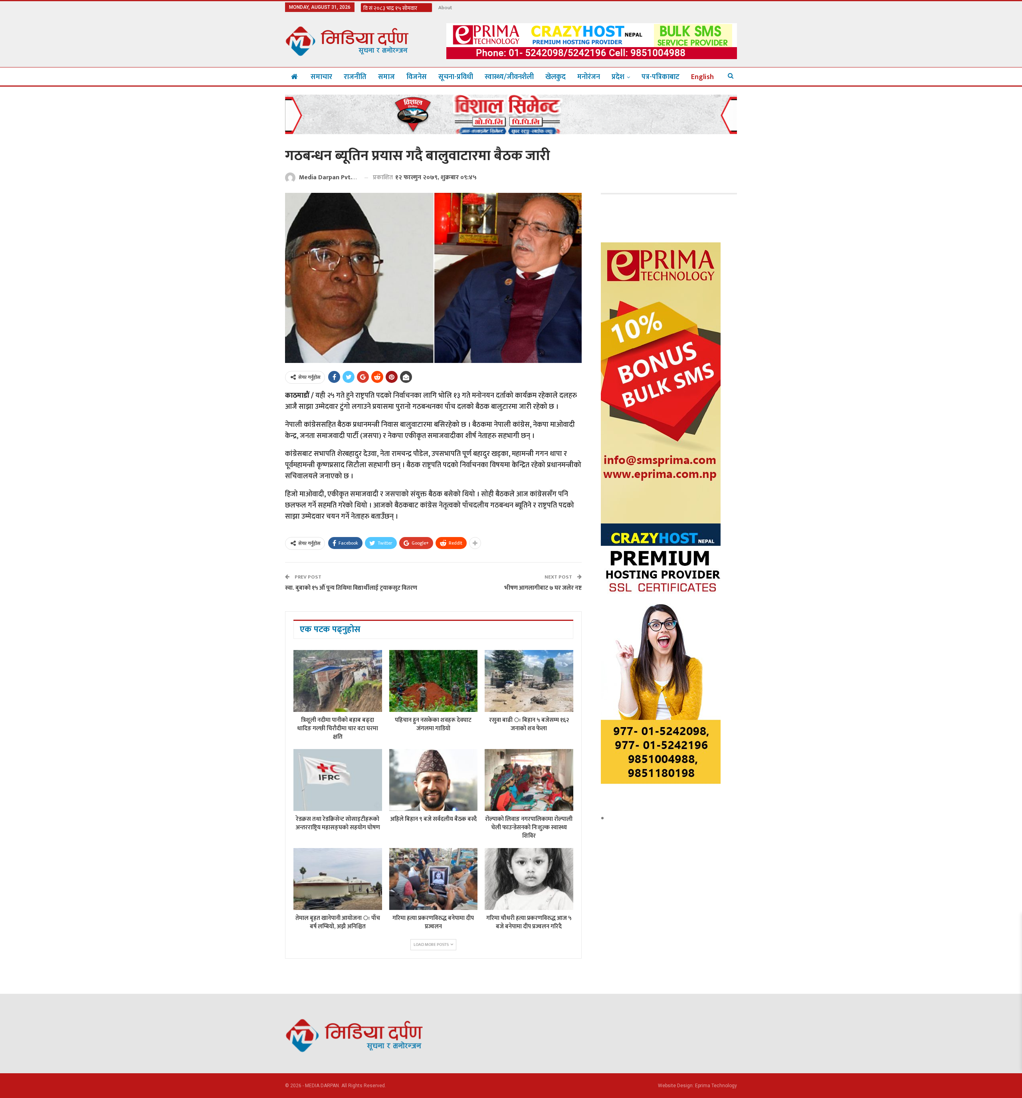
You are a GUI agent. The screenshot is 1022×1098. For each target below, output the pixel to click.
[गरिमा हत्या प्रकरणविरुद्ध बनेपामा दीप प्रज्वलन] (433, 879)
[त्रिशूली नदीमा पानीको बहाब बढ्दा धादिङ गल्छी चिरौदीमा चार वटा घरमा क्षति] (337, 681)
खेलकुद (555, 77)
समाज (386, 77)
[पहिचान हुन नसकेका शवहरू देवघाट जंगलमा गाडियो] (433, 681)
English (702, 77)
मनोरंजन (588, 77)
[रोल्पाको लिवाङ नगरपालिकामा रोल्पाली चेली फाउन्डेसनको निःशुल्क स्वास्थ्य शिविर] (529, 780)
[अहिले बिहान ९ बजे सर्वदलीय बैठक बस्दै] (433, 780)
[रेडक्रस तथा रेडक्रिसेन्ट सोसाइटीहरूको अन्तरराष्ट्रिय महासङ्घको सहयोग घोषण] (337, 780)
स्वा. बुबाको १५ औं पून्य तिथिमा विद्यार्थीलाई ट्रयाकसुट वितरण (351, 588)
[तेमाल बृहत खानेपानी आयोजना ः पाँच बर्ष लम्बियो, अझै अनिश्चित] (337, 879)
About (445, 7)
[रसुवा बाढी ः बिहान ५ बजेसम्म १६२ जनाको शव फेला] (529, 681)
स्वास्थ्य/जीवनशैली (509, 77)
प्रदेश (618, 77)
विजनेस (416, 77)
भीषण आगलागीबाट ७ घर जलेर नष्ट (543, 588)
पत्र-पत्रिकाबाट (660, 77)
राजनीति (355, 77)
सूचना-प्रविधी (455, 77)
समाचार (321, 77)
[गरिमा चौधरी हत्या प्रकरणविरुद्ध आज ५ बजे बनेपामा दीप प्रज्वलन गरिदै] (529, 879)
